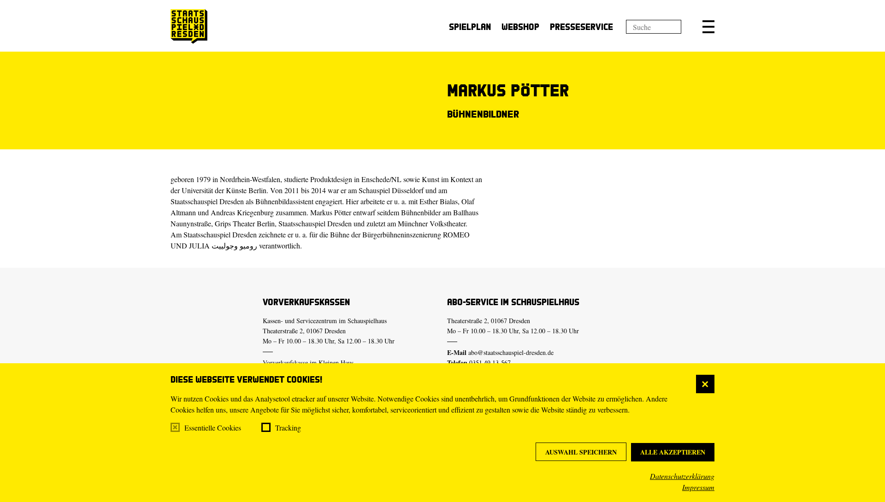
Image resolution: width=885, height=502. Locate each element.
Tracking (288, 427)
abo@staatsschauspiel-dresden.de (511, 352)
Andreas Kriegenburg (242, 212)
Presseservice (581, 26)
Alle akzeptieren (672, 452)
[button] (708, 26)
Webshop (520, 26)
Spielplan (470, 26)
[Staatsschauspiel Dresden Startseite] (189, 26)
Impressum (698, 487)
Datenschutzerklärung (682, 476)
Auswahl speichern (581, 452)
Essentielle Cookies (212, 427)
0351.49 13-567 (490, 362)
